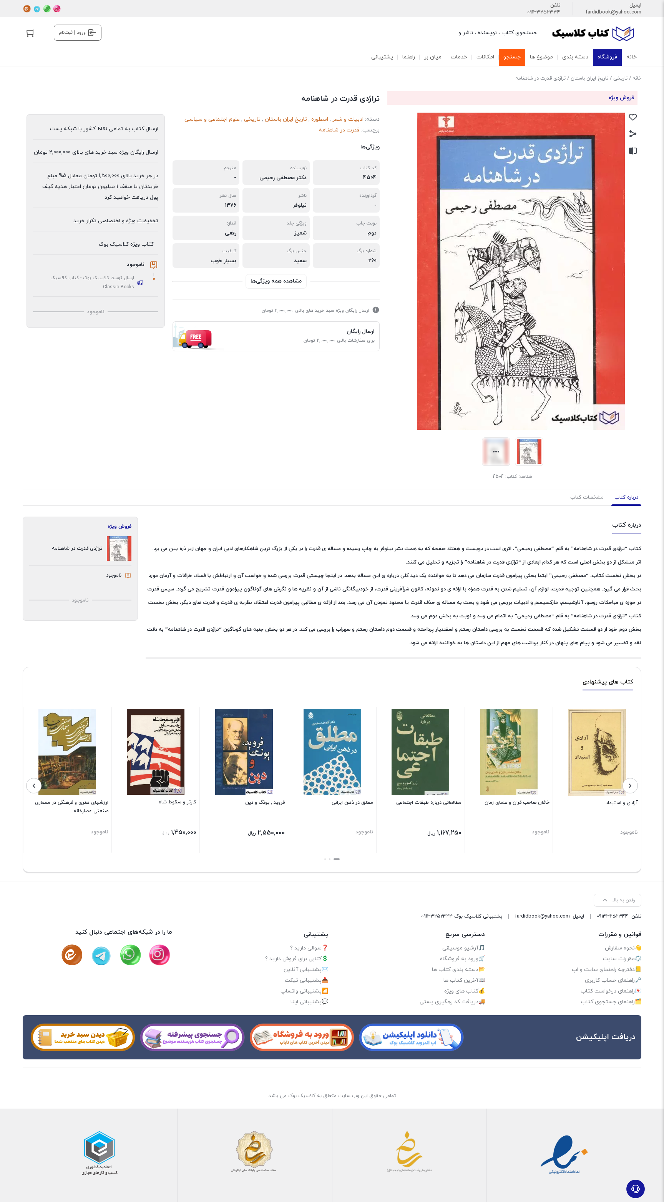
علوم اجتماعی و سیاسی (212, 119)
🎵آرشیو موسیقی (463, 948)
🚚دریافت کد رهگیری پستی (452, 1002)
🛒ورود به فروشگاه (462, 959)
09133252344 (543, 12)
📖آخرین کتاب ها (464, 980)
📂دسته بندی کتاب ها (458, 969)
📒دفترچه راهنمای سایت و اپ (606, 969)
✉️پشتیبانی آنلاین (306, 969)
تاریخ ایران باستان (589, 78)
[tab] (626, 497)
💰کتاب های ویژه (464, 991)
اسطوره (319, 119)
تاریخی (620, 78)
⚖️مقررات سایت (622, 959)
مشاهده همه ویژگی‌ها (276, 281)
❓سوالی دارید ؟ (309, 948)
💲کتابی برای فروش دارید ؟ (296, 959)
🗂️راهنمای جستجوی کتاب (611, 1002)
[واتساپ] (47, 9)
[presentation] (630, 785)
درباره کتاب (626, 497)
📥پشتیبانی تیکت (306, 980)
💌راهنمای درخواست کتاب (611, 991)
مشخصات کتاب (587, 497)
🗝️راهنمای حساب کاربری (613, 980)
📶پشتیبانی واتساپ (304, 991)
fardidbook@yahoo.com (613, 12)
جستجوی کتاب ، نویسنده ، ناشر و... (496, 33)
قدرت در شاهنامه (339, 130)
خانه (636, 78)
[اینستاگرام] (57, 9)
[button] (337, 859)
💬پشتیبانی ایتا (309, 1002)
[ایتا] (27, 9)
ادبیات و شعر (348, 119)
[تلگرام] (37, 9)
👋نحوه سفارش (623, 948)
